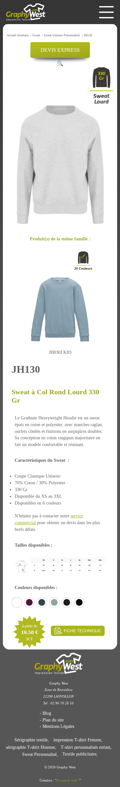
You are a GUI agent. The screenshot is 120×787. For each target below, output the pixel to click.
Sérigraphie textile (31, 739)
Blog (47, 713)
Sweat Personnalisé (39, 754)
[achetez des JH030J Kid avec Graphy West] (60, 305)
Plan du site (53, 719)
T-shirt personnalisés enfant (85, 747)
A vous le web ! (67, 780)
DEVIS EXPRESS (60, 50)
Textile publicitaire (79, 754)
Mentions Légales (58, 726)
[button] (60, 63)
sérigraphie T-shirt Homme (30, 747)
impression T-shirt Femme (77, 739)
